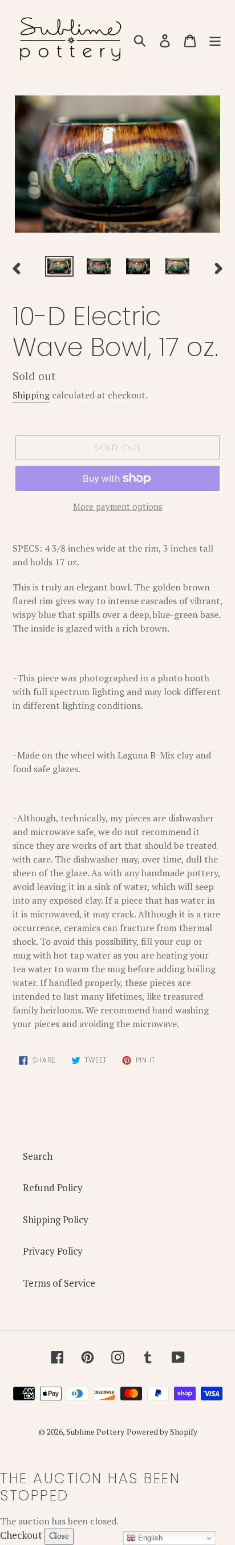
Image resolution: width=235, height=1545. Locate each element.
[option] (59, 268)
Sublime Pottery (95, 1431)
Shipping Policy (55, 1219)
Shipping (31, 395)
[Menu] (215, 40)
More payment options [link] (118, 506)
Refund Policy (53, 1187)
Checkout (21, 1535)
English (149, 1538)
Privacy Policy (53, 1250)
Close (59, 1536)
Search (37, 1156)
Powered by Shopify (162, 1431)
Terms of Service (59, 1283)
